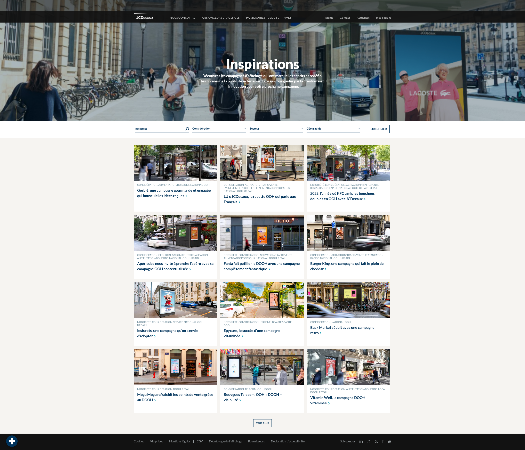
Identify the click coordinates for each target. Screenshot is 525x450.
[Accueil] (149, 17)
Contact (345, 17)
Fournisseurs (256, 441)
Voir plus (262, 423)
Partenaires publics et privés (268, 17)
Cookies (139, 441)
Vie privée (156, 441)
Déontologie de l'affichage (225, 441)
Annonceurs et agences (221, 17)
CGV (200, 441)
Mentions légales (180, 441)
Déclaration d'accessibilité (288, 441)
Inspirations (383, 17)
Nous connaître (182, 17)
